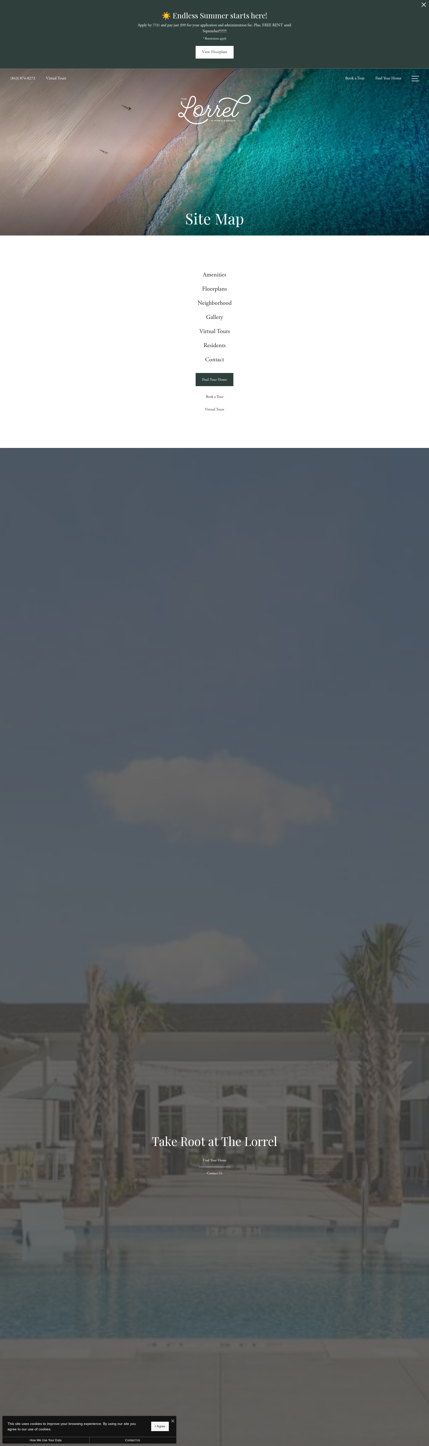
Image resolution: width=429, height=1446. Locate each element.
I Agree (160, 1426)
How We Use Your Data (46, 1440)
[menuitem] (214, 275)
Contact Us (132, 1440)
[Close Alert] (424, 6)
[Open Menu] (415, 78)
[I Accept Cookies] (172, 1421)
